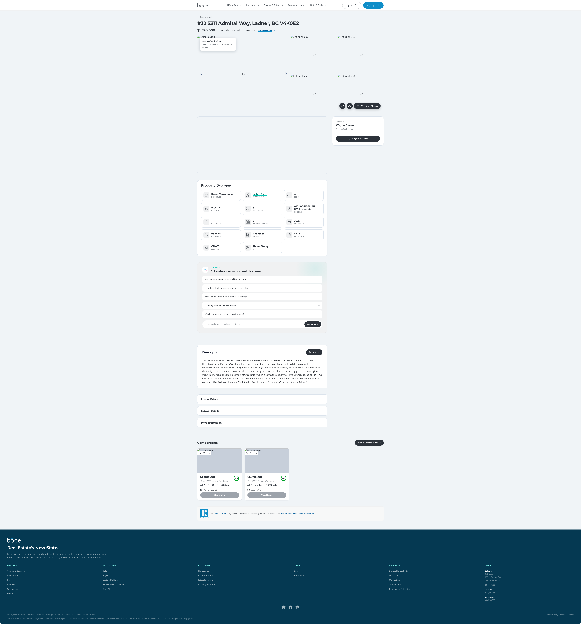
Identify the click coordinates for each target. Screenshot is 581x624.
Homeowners (204, 571)
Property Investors (206, 584)
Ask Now (311, 324)
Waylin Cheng (345, 125)
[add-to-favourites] (342, 106)
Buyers (106, 575)
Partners (11, 584)
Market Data (394, 579)
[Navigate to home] (202, 5)
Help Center (299, 575)
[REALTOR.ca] (204, 513)
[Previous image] (201, 74)
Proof (9, 579)
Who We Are (12, 575)
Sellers (105, 571)
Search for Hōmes (297, 5)
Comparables (395, 584)
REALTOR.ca (220, 513)
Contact (10, 593)
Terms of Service (567, 615)
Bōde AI (106, 589)
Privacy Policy (552, 615)
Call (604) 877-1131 (359, 138)
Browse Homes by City (399, 571)
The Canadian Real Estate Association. (297, 513)
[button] (201, 74)
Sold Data (393, 575)
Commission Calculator (399, 589)
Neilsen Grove (265, 30)
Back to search (206, 17)
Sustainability (13, 589)
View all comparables (368, 442)
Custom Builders (110, 579)
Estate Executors (205, 579)
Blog (296, 571)
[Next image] (286, 74)
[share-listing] (350, 106)
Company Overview (16, 571)
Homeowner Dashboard (114, 584)
